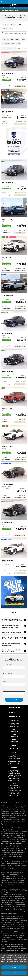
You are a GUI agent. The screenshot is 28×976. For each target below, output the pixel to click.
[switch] (26, 2)
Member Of (13, 716)
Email (7, 673)
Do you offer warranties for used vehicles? (11, 644)
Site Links (13, 712)
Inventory (13, 708)
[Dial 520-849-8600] (5, 1)
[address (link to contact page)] (2, 1)
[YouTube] (16, 748)
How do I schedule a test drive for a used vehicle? (12, 650)
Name (8, 664)
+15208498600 (14, 731)
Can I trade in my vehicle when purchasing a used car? (12, 638)
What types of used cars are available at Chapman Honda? (12, 620)
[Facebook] (11, 748)
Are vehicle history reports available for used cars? (11, 626)
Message (8, 690)
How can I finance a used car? (12, 632)
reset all (11, 28)
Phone (4, 681)
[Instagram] (14, 748)
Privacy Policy (23, 961)
